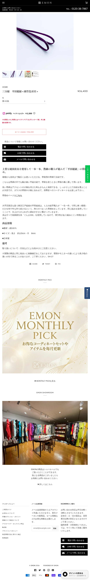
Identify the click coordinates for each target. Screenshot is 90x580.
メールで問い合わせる (26, 159)
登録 (54, 528)
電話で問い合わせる (26, 147)
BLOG (4, 527)
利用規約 (5, 538)
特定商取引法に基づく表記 (11, 534)
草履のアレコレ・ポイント (11, 516)
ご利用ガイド (7, 509)
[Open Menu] (5, 2)
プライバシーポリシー (10, 531)
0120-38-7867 (80, 8)
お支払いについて (8, 513)
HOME (5, 87)
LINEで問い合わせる (25, 153)
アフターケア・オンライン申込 (13, 524)
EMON (33, 565)
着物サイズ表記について (10, 520)
